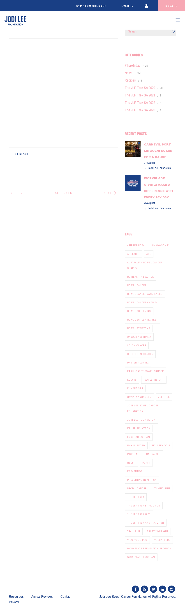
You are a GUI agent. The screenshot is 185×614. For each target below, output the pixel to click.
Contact (66, 596)
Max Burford (136, 445)
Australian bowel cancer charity (144, 265)
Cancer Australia (139, 336)
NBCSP (131, 462)
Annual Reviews (42, 596)
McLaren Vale (161, 445)
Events (127, 5)
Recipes (130, 80)
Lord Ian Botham (138, 436)
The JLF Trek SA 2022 (140, 102)
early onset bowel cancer (145, 371)
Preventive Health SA (142, 479)
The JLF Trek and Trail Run (145, 522)
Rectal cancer (137, 488)
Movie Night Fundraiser (143, 454)
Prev (19, 193)
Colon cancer (136, 345)
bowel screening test (142, 319)
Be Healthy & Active (140, 276)
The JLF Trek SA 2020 (140, 87)
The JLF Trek (135, 497)
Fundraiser (135, 388)
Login (149, 5)
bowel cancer (136, 285)
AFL (148, 253)
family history (154, 379)
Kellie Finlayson (138, 428)
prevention (135, 471)
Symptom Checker (91, 5)
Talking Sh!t (162, 488)
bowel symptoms (138, 328)
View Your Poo (137, 539)
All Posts (63, 193)
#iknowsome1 (161, 245)
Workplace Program (141, 557)
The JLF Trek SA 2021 (140, 95)
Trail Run (133, 531)
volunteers (162, 539)
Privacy (14, 602)
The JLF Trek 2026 (138, 514)
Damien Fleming (138, 362)
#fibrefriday (132, 65)
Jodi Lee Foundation (141, 419)
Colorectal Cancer (140, 354)
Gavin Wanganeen (139, 396)
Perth (146, 462)
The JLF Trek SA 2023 (140, 110)
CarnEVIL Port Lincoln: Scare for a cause (158, 151)
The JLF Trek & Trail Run (143, 505)
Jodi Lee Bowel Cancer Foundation (143, 408)
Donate (171, 5)
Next (108, 193)
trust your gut (157, 531)
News (128, 72)
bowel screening (139, 311)
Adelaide (133, 253)
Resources (16, 596)
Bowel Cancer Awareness (144, 293)
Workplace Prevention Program (149, 548)
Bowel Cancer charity (142, 302)
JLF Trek (164, 396)
